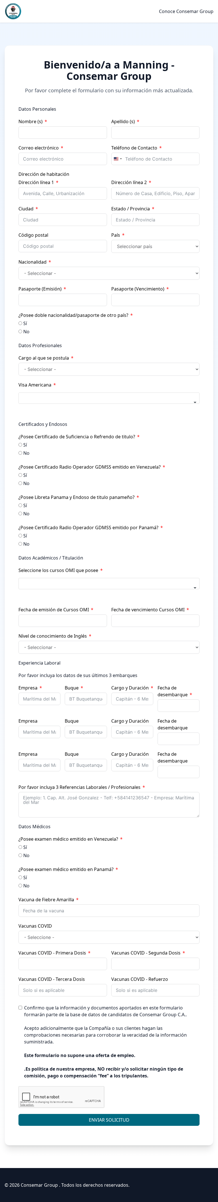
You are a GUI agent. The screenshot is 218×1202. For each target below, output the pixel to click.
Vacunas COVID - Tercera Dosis (51, 979)
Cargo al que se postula (43, 358)
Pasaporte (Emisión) (40, 289)
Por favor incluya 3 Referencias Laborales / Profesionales (79, 787)
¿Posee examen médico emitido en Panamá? (66, 869)
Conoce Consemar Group (186, 11)
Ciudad (25, 209)
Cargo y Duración (130, 688)
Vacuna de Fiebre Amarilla (46, 899)
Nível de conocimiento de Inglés (52, 636)
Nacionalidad (32, 262)
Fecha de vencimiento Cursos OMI (148, 610)
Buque (72, 688)
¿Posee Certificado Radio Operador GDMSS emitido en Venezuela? (89, 467)
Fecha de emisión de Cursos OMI (53, 610)
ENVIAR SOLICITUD (109, 1120)
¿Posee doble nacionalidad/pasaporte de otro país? (73, 315)
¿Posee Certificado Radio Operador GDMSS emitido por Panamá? (88, 527)
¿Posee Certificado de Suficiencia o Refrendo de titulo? (76, 437)
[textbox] (109, 398)
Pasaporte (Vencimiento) (137, 289)
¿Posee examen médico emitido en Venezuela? (68, 839)
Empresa (27, 688)
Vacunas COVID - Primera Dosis (52, 953)
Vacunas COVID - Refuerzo (139, 979)
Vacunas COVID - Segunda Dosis (146, 953)
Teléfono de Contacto (134, 148)
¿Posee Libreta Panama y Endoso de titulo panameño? (76, 497)
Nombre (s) (30, 121)
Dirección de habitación (43, 174)
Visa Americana (34, 385)
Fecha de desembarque (173, 691)
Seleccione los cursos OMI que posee (58, 570)
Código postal (33, 235)
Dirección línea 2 (129, 182)
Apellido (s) (123, 121)
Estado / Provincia (130, 209)
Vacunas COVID (35, 926)
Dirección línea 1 (36, 182)
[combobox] (117, 159)
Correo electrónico (38, 148)
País (115, 235)
